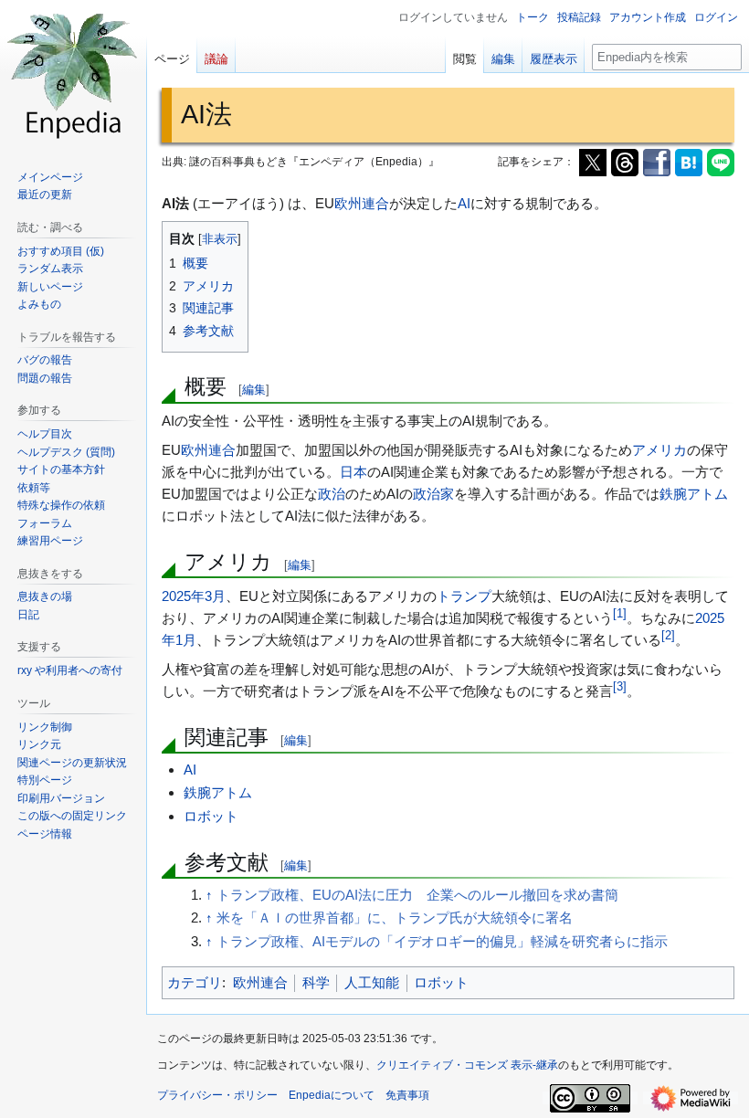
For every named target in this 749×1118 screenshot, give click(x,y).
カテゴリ (194, 982)
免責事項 (407, 1095)
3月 (215, 596)
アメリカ (659, 450)
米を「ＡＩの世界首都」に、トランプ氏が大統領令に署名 (394, 917)
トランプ (464, 596)
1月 (185, 640)
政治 (331, 493)
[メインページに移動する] (73, 73)
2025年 (183, 596)
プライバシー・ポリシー (217, 1095)
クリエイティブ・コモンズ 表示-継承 (467, 1065)
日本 (353, 472)
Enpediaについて (331, 1095)
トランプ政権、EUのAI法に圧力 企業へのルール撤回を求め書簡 (417, 894)
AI (464, 203)
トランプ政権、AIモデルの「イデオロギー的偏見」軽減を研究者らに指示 (442, 941)
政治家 (433, 493)
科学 (316, 982)
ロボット (211, 816)
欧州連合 (361, 203)
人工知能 (371, 982)
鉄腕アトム (693, 493)
